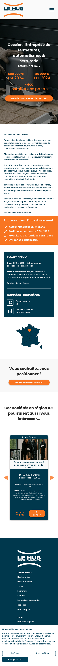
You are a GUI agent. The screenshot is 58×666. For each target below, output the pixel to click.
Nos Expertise (23, 577)
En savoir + (37, 513)
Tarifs (20, 586)
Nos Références (24, 581)
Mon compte (23, 609)
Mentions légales (25, 621)
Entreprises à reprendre (28, 600)
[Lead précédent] (6, 477)
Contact (21, 605)
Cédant (21, 595)
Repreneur (22, 591)
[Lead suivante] (52, 477)
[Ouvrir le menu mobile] (51, 9)
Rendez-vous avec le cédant (29, 98)
